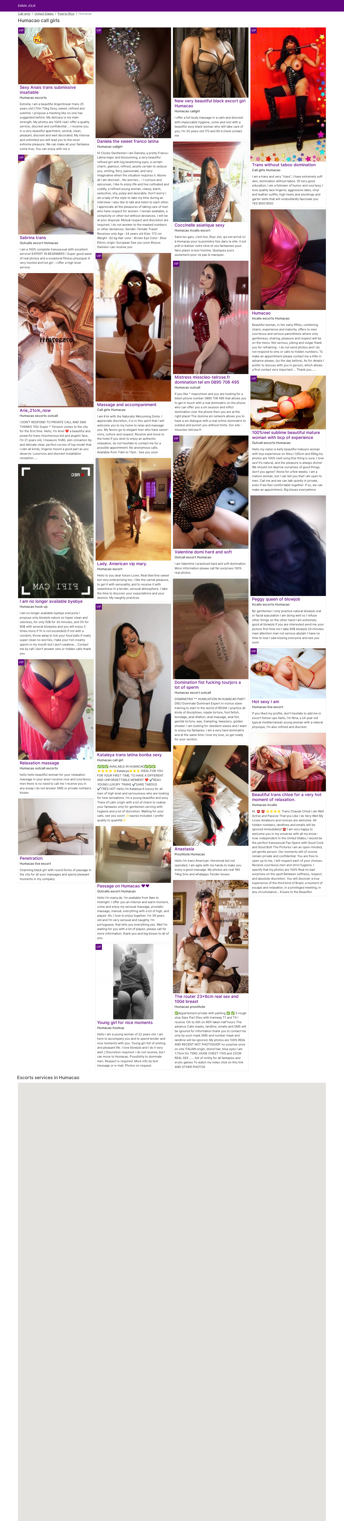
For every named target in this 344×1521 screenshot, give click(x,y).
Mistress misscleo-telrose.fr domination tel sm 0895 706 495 (207, 380)
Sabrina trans (33, 237)
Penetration (31, 858)
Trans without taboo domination (284, 164)
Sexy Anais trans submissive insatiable (48, 90)
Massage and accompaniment (126, 404)
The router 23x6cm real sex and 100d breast (206, 999)
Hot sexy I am (265, 701)
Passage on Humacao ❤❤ (123, 885)
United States (44, 14)
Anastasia (184, 848)
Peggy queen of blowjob (276, 599)
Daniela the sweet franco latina (128, 141)
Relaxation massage (39, 762)
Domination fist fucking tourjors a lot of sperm (208, 685)
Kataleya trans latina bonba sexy (129, 754)
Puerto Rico (66, 14)
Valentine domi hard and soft (203, 551)
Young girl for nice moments (125, 1022)
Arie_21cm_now (35, 410)
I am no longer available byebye (51, 601)
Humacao (261, 313)
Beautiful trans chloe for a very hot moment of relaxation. (287, 797)
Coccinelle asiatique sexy (200, 225)
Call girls (24, 14)
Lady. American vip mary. (122, 563)
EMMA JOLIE (27, 6)
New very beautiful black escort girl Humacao (210, 103)
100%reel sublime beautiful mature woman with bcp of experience (286, 435)
